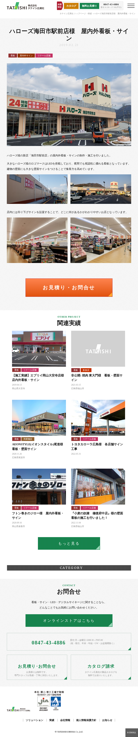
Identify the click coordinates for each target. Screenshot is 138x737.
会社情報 (65, 720)
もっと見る (69, 543)
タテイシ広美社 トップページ (73, 13)
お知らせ (107, 720)
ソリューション (34, 720)
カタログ (71, 5)
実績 (90, 13)
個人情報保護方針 (86, 720)
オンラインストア (69, 620)
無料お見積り (89, 5)
